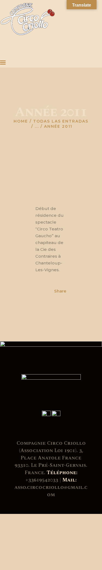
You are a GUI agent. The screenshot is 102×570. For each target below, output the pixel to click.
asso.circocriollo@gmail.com (51, 491)
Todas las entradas (60, 121)
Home (21, 121)
